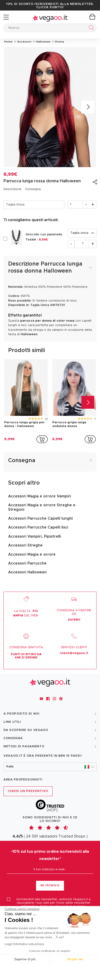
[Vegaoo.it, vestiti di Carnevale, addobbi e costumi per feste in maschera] (50, 17)
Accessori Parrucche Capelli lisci (38, 527)
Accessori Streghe (25, 545)
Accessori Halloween (27, 572)
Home (8, 41)
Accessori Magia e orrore (32, 554)
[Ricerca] (90, 28)
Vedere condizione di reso (56, 300)
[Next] (87, 107)
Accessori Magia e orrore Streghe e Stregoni (41, 507)
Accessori (24, 41)
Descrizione (12, 189)
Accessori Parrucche (27, 563)
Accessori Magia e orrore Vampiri (39, 496)
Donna (59, 41)
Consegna (33, 189)
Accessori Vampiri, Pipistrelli (34, 536)
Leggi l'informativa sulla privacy (24, 944)
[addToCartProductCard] (42, 439)
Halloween (42, 41)
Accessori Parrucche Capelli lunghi (40, 518)
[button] (50, 767)
